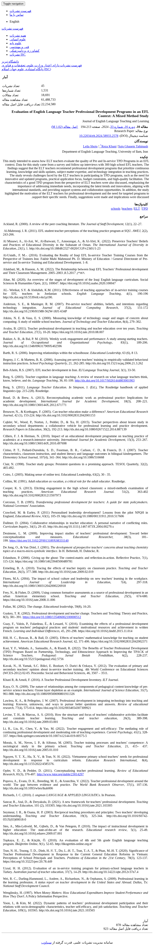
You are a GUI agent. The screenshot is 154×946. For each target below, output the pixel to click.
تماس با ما (16, 14)
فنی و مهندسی (19, 47)
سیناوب (46, 942)
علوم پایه (15, 43)
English (14, 21)
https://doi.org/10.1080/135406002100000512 (52, 617)
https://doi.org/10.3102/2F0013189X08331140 (39, 540)
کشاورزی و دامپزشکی (25, 50)
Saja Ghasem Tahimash (133, 146)
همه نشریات (18, 35)
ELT (137, 208)
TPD (145, 208)
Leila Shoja (90, 146)
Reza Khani (108, 146)
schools (115, 208)
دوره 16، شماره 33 (122, 126)
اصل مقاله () (64, 126)
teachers (127, 208)
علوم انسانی (18, 39)
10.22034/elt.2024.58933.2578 (98, 135)
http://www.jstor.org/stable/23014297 (60, 774)
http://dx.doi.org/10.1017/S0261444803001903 (105, 380)
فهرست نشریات (20, 11)
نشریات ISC (18, 54)
